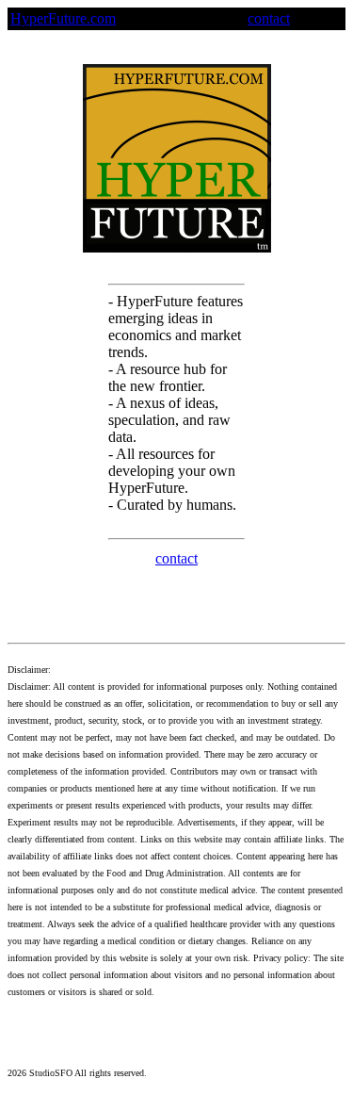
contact (269, 18)
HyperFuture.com (63, 18)
